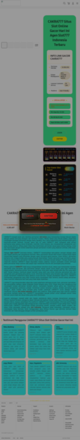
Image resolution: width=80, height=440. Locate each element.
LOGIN (30, 216)
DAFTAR (48, 216)
